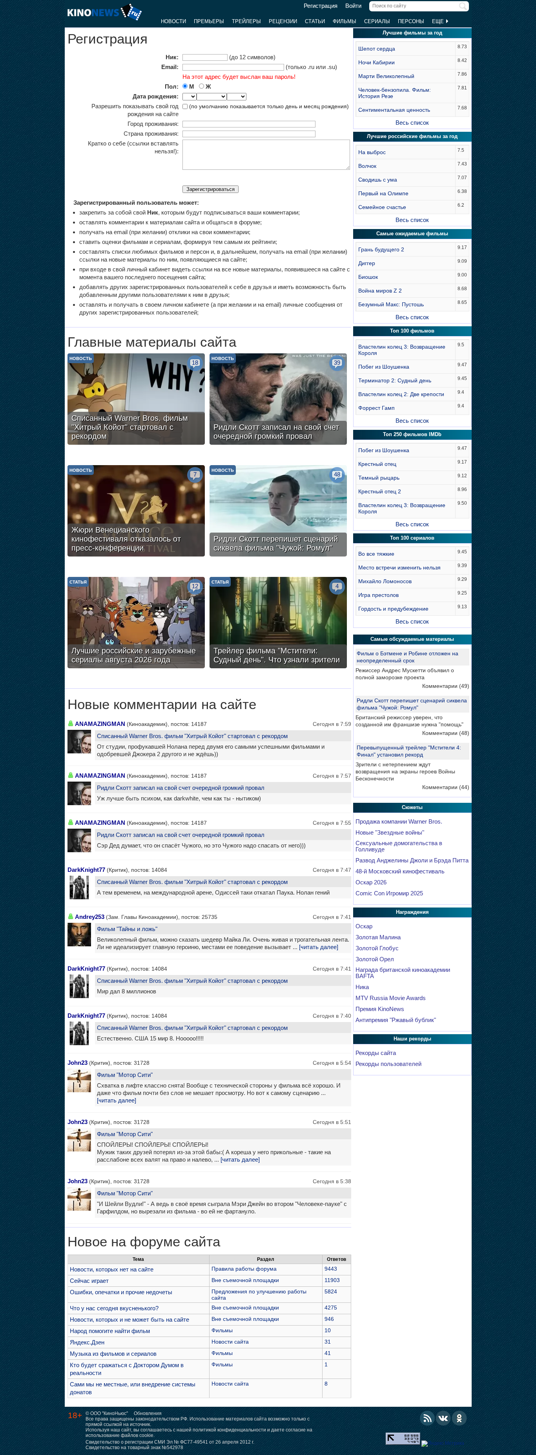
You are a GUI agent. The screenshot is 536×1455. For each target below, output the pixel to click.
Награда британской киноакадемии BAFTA (403, 973)
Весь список (412, 122)
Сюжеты (412, 807)
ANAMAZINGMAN (100, 723)
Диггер (366, 263)
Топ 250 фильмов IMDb (412, 434)
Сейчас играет (89, 1280)
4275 (331, 1307)
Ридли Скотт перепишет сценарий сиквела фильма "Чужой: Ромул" (412, 704)
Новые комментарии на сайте (161, 704)
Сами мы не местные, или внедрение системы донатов (132, 1388)
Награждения (412, 912)
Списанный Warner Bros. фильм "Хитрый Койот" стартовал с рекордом (192, 736)
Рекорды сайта (376, 1053)
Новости (173, 21)
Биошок (368, 277)
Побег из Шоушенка (383, 367)
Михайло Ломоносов (385, 581)
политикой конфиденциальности (229, 1430)
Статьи (315, 21)
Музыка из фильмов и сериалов (113, 1353)
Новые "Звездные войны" (390, 832)
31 (328, 1342)
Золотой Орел (375, 959)
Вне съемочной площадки (245, 1280)
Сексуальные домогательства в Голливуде (399, 846)
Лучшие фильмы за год (412, 33)
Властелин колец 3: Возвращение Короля (401, 350)
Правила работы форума (244, 1269)
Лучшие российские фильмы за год (412, 136)
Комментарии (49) (445, 686)
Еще (438, 21)
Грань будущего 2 (381, 249)
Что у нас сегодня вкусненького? (114, 1308)
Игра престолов (378, 595)
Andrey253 (89, 916)
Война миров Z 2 (380, 290)
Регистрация (320, 6)
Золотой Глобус (377, 948)
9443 (331, 1269)
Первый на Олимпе (383, 193)
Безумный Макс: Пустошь (391, 304)
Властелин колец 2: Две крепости (401, 394)
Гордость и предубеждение (393, 609)
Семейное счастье (382, 207)
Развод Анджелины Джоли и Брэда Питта (412, 860)
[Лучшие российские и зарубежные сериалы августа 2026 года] (136, 623)
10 (328, 1330)
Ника (362, 987)
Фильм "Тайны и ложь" (127, 929)
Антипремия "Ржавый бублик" (396, 1020)
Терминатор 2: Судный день (394, 380)
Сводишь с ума (377, 179)
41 (328, 1353)
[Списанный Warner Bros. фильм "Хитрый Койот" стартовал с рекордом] (136, 400)
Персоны (411, 21)
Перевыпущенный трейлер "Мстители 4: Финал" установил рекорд (409, 751)
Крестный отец (377, 464)
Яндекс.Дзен (87, 1342)
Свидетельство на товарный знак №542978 (134, 1447)
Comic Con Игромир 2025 (389, 893)
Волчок (367, 166)
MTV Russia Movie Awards (391, 998)
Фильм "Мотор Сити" (125, 1074)
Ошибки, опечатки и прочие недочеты (121, 1292)
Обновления (148, 1413)
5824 (331, 1291)
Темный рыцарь (378, 478)
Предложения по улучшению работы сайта (258, 1294)
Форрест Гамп (376, 408)
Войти (353, 6)
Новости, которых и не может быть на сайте (129, 1319)
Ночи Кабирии (376, 62)
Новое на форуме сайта (143, 1241)
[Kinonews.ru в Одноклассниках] (459, 1418)
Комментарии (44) (445, 787)
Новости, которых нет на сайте (111, 1269)
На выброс (372, 152)
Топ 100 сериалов (412, 538)
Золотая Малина (378, 937)
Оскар (364, 926)
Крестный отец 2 (379, 491)
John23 (77, 1062)
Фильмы (344, 21)
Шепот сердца (376, 48)
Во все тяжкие (376, 554)
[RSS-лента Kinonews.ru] (427, 1418)
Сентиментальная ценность (394, 110)
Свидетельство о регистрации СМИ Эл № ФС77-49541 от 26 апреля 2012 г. (170, 1442)
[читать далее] (318, 947)
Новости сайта (230, 1342)
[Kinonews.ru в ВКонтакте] (443, 1418)
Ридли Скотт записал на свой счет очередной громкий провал (180, 787)
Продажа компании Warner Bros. (399, 821)
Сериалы (377, 21)
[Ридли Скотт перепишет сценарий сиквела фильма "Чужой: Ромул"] (278, 511)
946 (329, 1319)
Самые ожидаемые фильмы (412, 233)
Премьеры (209, 21)
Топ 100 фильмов (412, 331)
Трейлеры (246, 21)
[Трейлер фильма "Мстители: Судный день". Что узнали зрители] (278, 623)
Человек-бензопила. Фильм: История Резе (394, 93)
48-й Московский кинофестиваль (400, 871)
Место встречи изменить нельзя (399, 567)
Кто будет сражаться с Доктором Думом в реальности (127, 1369)
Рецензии (283, 21)
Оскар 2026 (371, 882)
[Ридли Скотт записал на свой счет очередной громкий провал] (278, 400)
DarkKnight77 (86, 869)
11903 (332, 1280)
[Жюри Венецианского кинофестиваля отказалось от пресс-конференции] (136, 511)
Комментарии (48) (445, 733)
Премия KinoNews (380, 1009)
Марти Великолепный (386, 76)
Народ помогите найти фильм (110, 1331)
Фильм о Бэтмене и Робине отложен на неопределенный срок (407, 657)
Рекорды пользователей (388, 1064)
